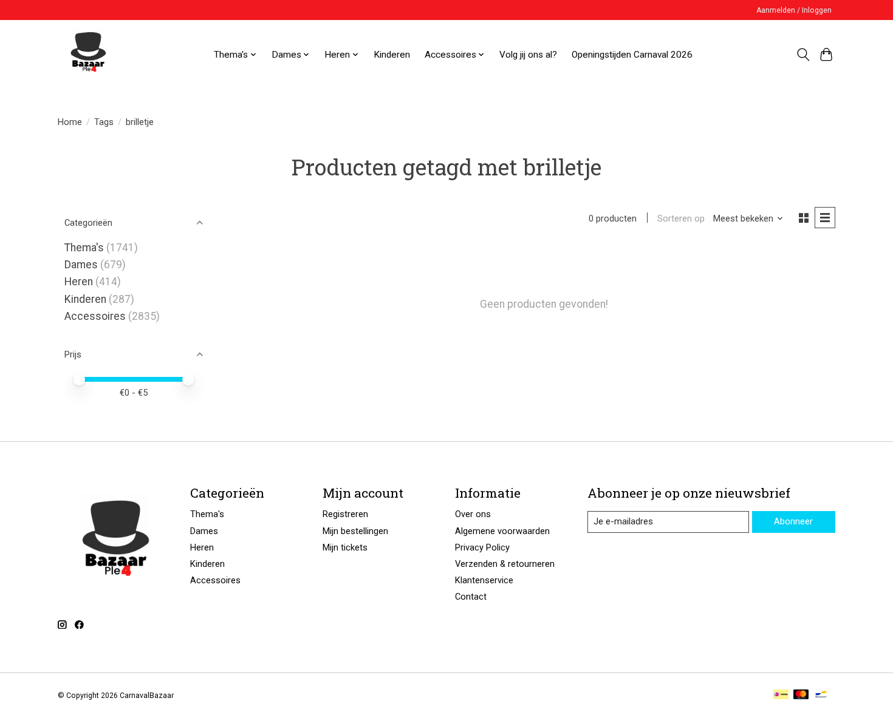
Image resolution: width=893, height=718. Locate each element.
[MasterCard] (801, 695)
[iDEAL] (781, 695)
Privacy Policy (482, 547)
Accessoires (95, 316)
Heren (78, 282)
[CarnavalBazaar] (88, 54)
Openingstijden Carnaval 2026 (632, 54)
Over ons (473, 514)
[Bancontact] (821, 695)
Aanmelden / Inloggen (794, 10)
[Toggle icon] (803, 55)
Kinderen (392, 54)
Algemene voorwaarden (502, 531)
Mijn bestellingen (355, 531)
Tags (104, 122)
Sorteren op (681, 218)
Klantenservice (484, 580)
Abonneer (793, 521)
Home (70, 122)
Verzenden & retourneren (505, 563)
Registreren (345, 514)
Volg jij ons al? (528, 54)
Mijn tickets (345, 547)
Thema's (84, 248)
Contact (471, 596)
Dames (81, 265)
